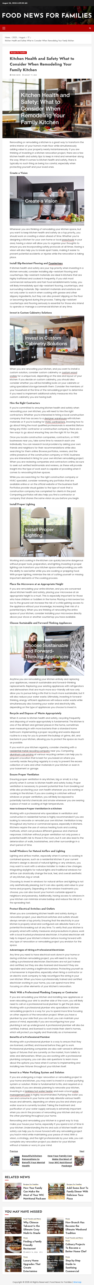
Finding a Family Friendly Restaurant (32, 1245)
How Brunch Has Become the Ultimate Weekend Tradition (76, 1228)
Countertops (55, 263)
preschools (68, 239)
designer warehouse (55, 418)
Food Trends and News (32, 1219)
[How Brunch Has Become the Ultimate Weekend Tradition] (55, 1225)
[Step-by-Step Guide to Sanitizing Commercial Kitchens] (55, 1263)
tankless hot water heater (39, 1091)
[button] (3, 28)
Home (67, 1219)
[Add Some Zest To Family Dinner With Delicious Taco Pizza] (56, 1191)
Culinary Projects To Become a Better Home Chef (75, 1248)
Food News (16, 75)
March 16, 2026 (31, 1252)
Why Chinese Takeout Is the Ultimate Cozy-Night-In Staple (31, 1228)
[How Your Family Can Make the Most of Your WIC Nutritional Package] (13, 1191)
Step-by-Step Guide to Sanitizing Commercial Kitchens (72, 1268)
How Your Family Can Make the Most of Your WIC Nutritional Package (34, 1193)
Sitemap (77, 1282)
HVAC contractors (55, 421)
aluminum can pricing (22, 754)
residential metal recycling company (30, 750)
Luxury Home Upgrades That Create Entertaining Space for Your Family (32, 1269)
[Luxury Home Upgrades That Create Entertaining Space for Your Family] (13, 1263)
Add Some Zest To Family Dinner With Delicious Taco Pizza (77, 1193)
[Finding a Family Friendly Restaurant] (13, 1244)
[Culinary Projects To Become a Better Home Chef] (55, 1244)
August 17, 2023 (30, 75)
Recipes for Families (18, 52)
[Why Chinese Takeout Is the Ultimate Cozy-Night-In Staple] (13, 1225)
